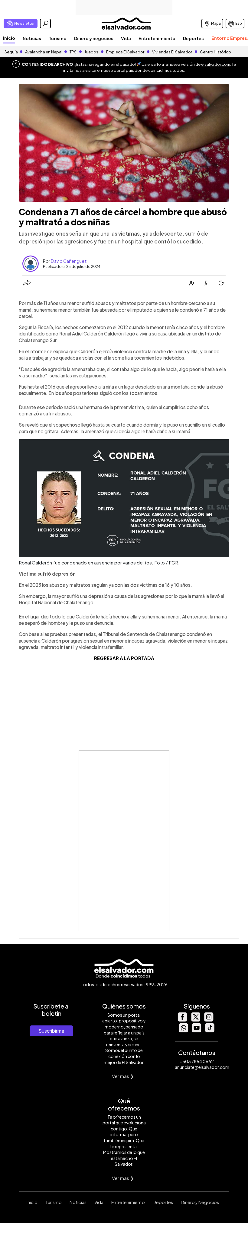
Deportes (193, 38)
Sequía (11, 51)
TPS (73, 51)
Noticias (32, 38)
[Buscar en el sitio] (45, 23)
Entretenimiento (157, 38)
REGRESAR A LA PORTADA (124, 658)
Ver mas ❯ (123, 1076)
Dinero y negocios (93, 38)
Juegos (91, 51)
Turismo (58, 38)
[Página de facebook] (182, 1020)
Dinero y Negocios (200, 1202)
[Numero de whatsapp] (183, 1031)
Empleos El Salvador (125, 51)
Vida (126, 38)
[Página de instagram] (209, 1020)
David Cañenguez (68, 261)
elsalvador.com (215, 64)
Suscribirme (51, 1031)
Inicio (9, 38)
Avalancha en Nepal (43, 51)
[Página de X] (195, 1020)
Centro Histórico (215, 51)
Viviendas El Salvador (172, 51)
